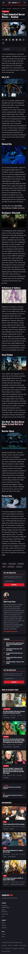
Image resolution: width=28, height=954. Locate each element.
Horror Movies (11, 566)
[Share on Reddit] (16, 39)
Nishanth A (5, 715)
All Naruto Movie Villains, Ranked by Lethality (14, 658)
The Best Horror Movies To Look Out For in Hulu (13, 424)
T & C (3, 948)
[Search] (24, 2)
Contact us (4, 945)
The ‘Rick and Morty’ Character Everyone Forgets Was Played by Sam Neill (14, 712)
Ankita (4, 744)
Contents (7, 49)
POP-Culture (5, 914)
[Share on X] (9, 39)
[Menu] (3, 2)
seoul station (19, 566)
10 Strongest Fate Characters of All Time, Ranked (14, 649)
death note (6, 828)
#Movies (4, 563)
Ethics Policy (8, 948)
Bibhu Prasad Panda (6, 19)
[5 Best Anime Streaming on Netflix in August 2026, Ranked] (14, 867)
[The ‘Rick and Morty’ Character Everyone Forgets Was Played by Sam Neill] (14, 700)
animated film (21, 563)
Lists (3, 916)
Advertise (4, 927)
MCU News (4, 911)
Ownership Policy (6, 951)
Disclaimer (16, 945)
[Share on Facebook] (13, 39)
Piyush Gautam (6, 826)
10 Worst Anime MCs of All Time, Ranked (14, 824)
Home (3, 8)
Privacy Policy (21, 948)
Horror (4, 566)
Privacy (3, 934)
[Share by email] (20, 39)
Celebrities (8, 8)
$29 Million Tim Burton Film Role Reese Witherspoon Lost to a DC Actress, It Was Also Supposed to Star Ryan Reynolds (14, 740)
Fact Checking (22, 945)
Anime (5, 821)
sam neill (13, 717)
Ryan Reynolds (16, 746)
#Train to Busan (12, 563)
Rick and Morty (7, 717)
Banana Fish (6, 884)
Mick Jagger (6, 777)
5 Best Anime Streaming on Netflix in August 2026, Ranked (13, 879)
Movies (3, 909)
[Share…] (3, 43)
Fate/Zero (12, 828)
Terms (3, 936)
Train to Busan (6, 378)
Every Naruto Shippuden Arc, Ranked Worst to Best (13, 851)
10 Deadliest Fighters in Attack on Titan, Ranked (15, 662)
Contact (4, 925)
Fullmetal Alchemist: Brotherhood (17, 884)
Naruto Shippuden (11, 856)
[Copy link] (23, 39)
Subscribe (14, 584)
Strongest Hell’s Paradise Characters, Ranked (14, 653)
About (3, 922)
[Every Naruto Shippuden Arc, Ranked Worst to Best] (14, 839)
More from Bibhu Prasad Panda (11, 631)
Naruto (5, 856)
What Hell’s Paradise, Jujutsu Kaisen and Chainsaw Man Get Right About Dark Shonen (15, 644)
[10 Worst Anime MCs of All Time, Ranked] (14, 813)
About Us (10, 945)
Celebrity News (16, 8)
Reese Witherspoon (7, 746)
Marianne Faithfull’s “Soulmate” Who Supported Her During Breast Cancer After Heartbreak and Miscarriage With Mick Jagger (13, 770)
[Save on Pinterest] (6, 39)
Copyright (14, 948)
